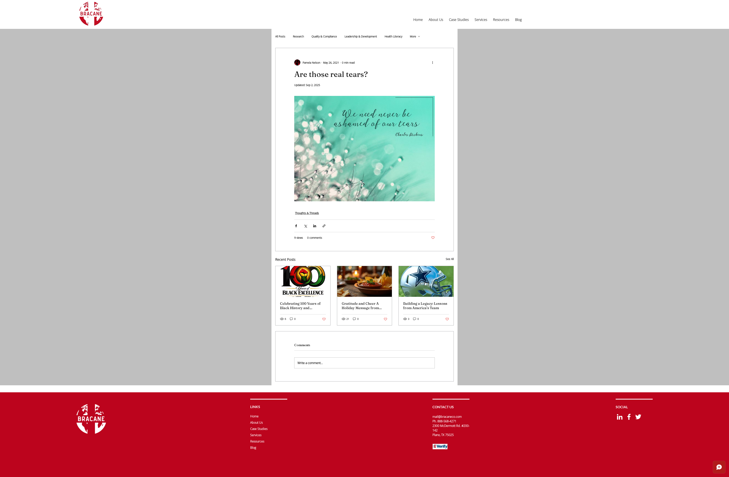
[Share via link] (324, 226)
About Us (256, 422)
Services (255, 435)
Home (254, 416)
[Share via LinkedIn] (314, 226)
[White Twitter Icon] (638, 417)
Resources (257, 441)
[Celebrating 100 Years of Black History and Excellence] (302, 281)
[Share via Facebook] (296, 226)
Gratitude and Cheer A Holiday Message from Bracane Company (360, 305)
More (413, 36)
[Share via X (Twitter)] (305, 226)
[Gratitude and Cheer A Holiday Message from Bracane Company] (364, 281)
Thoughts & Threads (307, 213)
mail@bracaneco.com (447, 417)
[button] (481, 19)
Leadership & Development (361, 36)
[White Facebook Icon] (629, 417)
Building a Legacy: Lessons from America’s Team (425, 305)
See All (450, 259)
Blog (253, 447)
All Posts (280, 36)
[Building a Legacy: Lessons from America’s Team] (426, 281)
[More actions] (432, 62)
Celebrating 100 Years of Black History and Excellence (300, 305)
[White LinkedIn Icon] (620, 417)
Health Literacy (393, 36)
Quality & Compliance (324, 36)
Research (298, 36)
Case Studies (258, 429)
